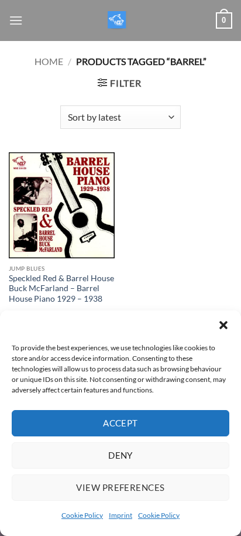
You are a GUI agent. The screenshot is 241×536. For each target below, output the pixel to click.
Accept (120, 423)
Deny (120, 455)
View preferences (120, 487)
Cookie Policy (82, 515)
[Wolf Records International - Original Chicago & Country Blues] (118, 20)
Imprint (120, 515)
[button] (223, 325)
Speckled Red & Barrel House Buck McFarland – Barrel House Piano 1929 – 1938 (61, 288)
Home (49, 61)
